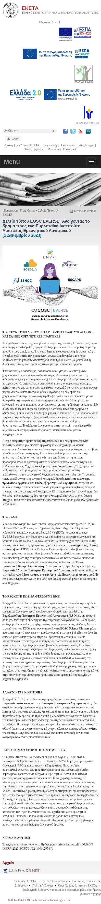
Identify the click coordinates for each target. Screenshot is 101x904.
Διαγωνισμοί (86, 145)
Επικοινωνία (70, 149)
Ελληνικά (44, 21)
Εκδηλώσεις (68, 145)
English (56, 21)
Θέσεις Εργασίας (33, 149)
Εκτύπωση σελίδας (85, 211)
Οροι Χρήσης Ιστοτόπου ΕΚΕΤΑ (77, 885)
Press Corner (27, 210)
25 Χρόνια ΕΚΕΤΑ (28, 145)
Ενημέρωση (50, 145)
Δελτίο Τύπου (24, 870)
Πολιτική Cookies (42, 885)
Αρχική (8, 145)
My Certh (53, 149)
